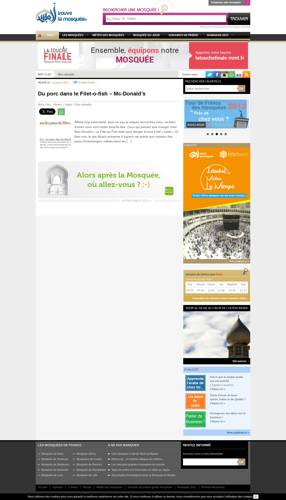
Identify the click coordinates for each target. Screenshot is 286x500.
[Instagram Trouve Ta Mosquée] (224, 74)
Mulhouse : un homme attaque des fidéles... (137, 459)
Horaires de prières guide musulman (150, 487)
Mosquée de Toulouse (54, 459)
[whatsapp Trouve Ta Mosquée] (231, 74)
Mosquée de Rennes (89, 464)
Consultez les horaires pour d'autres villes (219, 298)
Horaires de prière (183, 35)
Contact (73, 487)
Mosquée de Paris (52, 453)
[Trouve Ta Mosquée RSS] (246, 74)
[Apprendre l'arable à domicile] (195, 383)
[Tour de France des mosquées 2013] (216, 114)
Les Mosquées (73, 35)
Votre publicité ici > (238, 432)
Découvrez (240, 361)
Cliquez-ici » (217, 389)
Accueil (42, 487)
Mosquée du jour (146, 35)
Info (50, 35)
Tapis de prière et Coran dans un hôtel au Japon (140, 469)
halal (69, 104)
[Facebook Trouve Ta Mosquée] (217, 74)
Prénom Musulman (213, 487)
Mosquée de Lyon (52, 475)
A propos (58, 487)
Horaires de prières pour (204, 274)
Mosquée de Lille (86, 475)
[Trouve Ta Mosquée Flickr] (239, 74)
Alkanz (57, 104)
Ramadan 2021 (186, 487)
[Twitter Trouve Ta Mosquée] (209, 74)
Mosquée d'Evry (86, 453)
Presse (87, 487)
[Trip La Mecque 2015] (216, 203)
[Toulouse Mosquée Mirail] (143, 55)
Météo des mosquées (110, 487)
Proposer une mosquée (226, 2)
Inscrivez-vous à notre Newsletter (203, 453)
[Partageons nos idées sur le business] (195, 419)
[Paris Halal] (107, 180)
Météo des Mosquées (108, 35)
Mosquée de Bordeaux (55, 464)
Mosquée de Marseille (54, 469)
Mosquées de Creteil (89, 459)
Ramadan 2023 (217, 35)
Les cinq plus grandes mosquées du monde (138, 464)
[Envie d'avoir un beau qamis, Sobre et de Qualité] (195, 401)
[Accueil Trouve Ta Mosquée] (61, 13)
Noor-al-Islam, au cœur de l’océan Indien (217, 308)
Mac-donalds (83, 104)
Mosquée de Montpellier (91, 469)
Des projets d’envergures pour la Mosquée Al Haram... (144, 475)
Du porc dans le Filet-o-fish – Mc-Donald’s (91, 94)
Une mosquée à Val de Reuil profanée (134, 453)
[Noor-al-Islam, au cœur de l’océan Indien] (216, 334)
